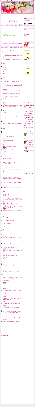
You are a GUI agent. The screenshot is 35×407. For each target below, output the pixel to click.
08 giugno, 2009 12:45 (4, 305)
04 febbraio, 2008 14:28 (4, 71)
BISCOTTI (25, 29)
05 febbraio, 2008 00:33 (4, 147)
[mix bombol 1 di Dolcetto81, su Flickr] (12, 50)
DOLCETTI (4, 51)
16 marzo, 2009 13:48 (4, 293)
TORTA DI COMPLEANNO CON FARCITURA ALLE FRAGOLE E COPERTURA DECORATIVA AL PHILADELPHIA (28, 122)
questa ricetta (19, 171)
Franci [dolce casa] (4, 58)
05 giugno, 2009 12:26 (4, 301)
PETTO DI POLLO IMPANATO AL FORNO (28, 113)
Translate (29, 20)
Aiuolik (3, 181)
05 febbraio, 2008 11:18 (4, 180)
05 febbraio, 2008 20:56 (4, 218)
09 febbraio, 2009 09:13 (4, 282)
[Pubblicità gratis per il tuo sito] (25, 59)
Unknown (3, 142)
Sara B (3, 209)
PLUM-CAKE (25, 36)
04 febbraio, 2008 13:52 (4, 57)
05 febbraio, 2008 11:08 (4, 154)
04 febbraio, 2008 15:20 (4, 79)
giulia (3, 229)
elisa (3, 104)
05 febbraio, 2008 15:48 (4, 208)
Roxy (3, 65)
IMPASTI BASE (26, 33)
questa (18, 46)
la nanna (3, 139)
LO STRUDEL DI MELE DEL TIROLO (30, 105)
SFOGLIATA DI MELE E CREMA (29, 117)
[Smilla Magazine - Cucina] (26, 24)
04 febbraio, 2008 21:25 (4, 138)
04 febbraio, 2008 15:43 (4, 103)
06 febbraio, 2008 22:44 (4, 235)
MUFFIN (25, 35)
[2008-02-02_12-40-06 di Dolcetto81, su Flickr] (14, 21)
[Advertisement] (17, 15)
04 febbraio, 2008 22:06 (4, 144)
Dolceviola (4, 77)
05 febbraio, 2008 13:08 (4, 185)
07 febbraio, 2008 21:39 (4, 253)
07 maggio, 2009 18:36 (4, 296)
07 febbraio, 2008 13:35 (4, 241)
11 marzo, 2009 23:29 (4, 288)
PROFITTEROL (27, 141)
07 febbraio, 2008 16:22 (4, 248)
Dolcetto (3, 80)
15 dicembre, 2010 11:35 (5, 319)
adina (3, 269)
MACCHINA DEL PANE (26, 34)
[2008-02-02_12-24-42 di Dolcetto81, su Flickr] (9, 21)
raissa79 (3, 225)
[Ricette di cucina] (26, 46)
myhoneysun (4, 148)
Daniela (3, 216)
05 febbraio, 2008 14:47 (4, 201)
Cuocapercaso (4, 257)
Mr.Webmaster (28, 58)
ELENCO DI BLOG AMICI (26, 43)
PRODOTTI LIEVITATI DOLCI (27, 37)
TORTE (24, 138)
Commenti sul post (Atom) (5, 335)
